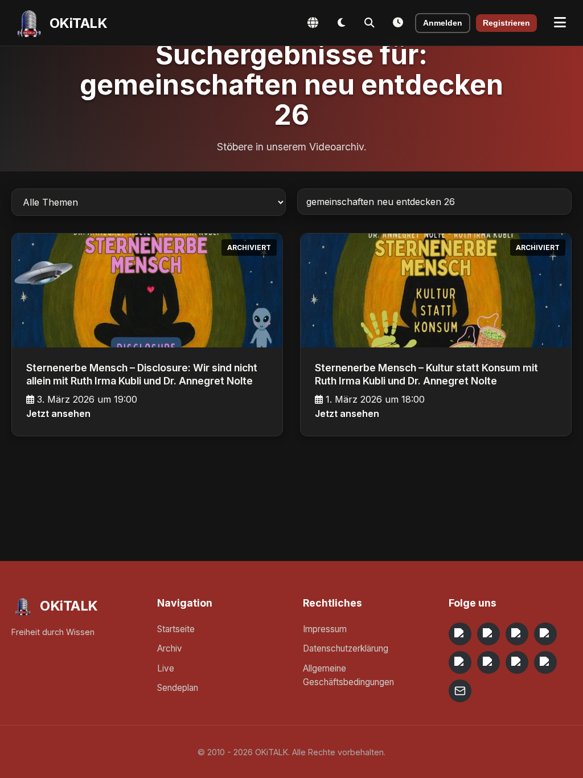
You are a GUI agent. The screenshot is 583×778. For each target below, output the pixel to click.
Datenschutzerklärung (345, 648)
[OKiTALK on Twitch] (460, 662)
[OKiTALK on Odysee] (517, 634)
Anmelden (442, 23)
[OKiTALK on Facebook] (488, 634)
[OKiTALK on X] (545, 662)
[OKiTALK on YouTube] (488, 662)
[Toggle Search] (369, 22)
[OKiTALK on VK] (545, 634)
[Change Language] (312, 22)
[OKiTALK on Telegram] (460, 634)
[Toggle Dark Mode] (341, 22)
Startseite (176, 629)
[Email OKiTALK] (460, 690)
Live (165, 668)
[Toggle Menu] (560, 22)
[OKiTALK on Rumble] (517, 662)
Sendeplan (177, 687)
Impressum (325, 629)
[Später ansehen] (398, 22)
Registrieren (506, 23)
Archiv (169, 648)
